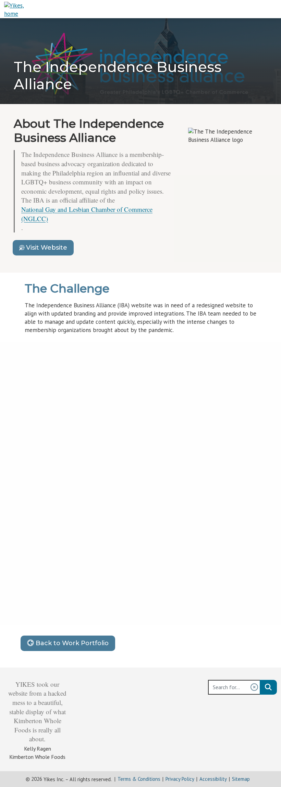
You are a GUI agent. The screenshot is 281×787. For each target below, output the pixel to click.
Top (267, 763)
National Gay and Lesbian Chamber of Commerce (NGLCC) (86, 214)
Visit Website (50, 249)
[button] (254, 687)
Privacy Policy (180, 779)
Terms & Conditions (139, 779)
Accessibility (213, 779)
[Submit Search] (268, 687)
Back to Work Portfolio (71, 643)
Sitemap (241, 779)
